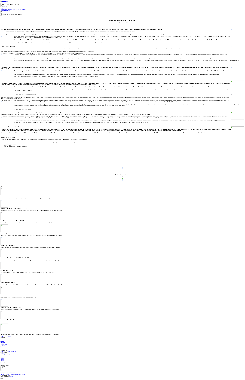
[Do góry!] (4, 1)
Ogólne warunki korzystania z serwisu (18, 374)
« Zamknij (3, 9)
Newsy (17, 9)
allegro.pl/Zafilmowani (5, 354)
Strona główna (3, 338)
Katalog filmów (23, 9)
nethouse (11, 376)
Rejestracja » (3, 372)
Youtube (2, 358)
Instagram (2, 359)
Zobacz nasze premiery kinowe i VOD (8, 351)
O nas (6, 9)
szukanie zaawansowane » (6, 10)
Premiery (9, 9)
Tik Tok (2, 360)
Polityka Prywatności (5, 374)
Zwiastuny (3, 345)
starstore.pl (3, 353)
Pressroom (3, 346)
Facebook (2, 357)
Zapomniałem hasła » (11, 372)
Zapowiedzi (13, 9)
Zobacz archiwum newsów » (6, 336)
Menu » (2, 8)
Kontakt (2, 347)
